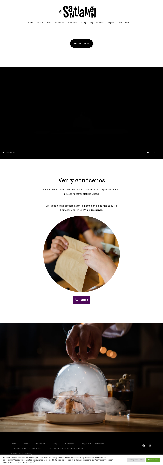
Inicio (29, 22)
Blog (83, 22)
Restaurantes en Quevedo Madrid (66, 448)
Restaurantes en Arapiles (27, 448)
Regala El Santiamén (118, 22)
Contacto (73, 22)
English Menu (97, 22)
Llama (84, 299)
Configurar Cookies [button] (136, 460)
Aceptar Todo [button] (153, 460)
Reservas (59, 22)
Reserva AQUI (81, 43)
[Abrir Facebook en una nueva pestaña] (143, 445)
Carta (40, 22)
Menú (49, 22)
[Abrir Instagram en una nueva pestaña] (150, 445)
